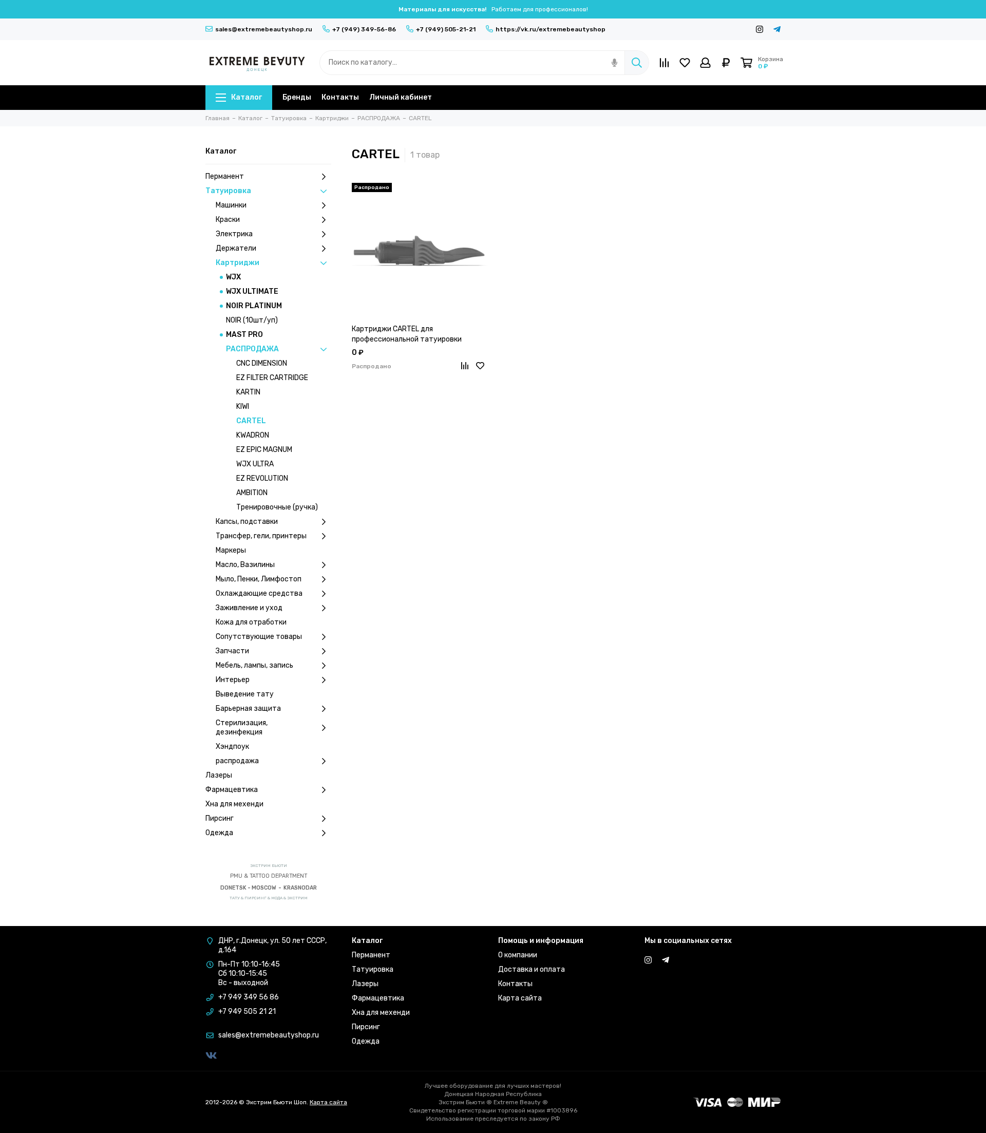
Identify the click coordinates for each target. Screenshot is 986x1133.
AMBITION (252, 492)
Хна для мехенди (234, 804)
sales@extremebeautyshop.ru (263, 29)
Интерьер (233, 679)
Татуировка (228, 190)
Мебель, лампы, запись (254, 665)
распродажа (237, 761)
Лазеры (218, 775)
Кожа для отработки (251, 622)
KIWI (242, 406)
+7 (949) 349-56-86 (364, 29)
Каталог (246, 97)
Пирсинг (219, 818)
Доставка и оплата (531, 969)
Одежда (219, 832)
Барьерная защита (248, 708)
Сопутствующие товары (259, 636)
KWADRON (252, 435)
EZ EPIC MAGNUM (264, 449)
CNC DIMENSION (261, 363)
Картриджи (237, 262)
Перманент (224, 176)
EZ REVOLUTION (262, 478)
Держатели (236, 248)
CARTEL (251, 421)
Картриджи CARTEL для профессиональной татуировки (407, 334)
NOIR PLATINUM (254, 305)
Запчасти (232, 651)
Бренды (296, 97)
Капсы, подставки (247, 521)
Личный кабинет (400, 97)
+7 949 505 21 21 (247, 1011)
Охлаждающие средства (259, 593)
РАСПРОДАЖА (252, 349)
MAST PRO (244, 334)
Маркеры (231, 550)
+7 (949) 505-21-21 (446, 29)
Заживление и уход (249, 607)
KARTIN (248, 392)
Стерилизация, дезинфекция (242, 728)
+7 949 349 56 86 (248, 997)
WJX (233, 277)
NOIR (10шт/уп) (252, 320)
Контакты (340, 97)
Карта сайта (520, 998)
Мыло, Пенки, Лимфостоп (258, 579)
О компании (517, 955)
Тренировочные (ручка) (277, 507)
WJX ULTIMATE (252, 291)
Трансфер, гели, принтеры (261, 536)
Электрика (234, 234)
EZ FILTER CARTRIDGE (272, 377)
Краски (228, 219)
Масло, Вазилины (245, 564)
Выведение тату (245, 694)
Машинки (231, 205)
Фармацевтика (231, 789)
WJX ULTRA (255, 464)
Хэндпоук (232, 746)
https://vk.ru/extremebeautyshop (550, 29)
